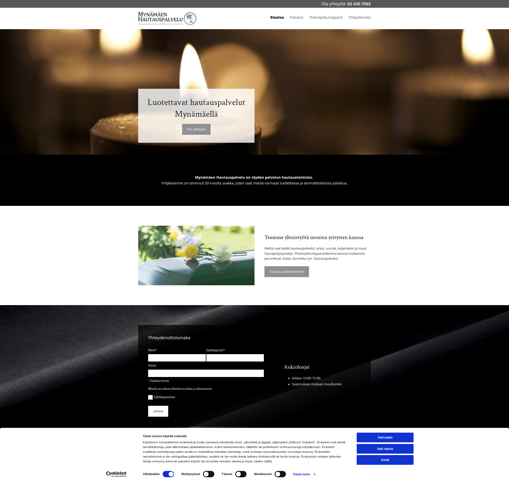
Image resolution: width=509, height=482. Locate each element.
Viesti (152, 365)
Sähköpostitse (164, 397)
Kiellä (385, 460)
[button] (196, 129)
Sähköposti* (215, 350)
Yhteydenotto (360, 17)
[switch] (208, 474)
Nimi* (152, 350)
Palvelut (296, 17)
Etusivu (277, 17)
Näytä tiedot (301, 474)
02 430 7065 (359, 4)
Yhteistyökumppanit (326, 17)
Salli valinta (385, 448)
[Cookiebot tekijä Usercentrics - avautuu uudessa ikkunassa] (116, 474)
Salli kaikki (385, 437)
